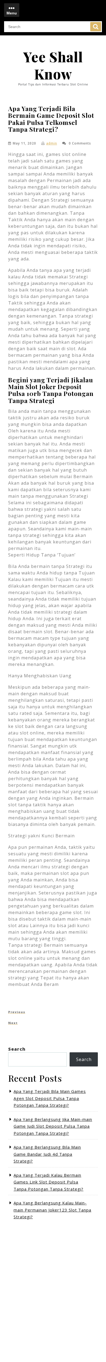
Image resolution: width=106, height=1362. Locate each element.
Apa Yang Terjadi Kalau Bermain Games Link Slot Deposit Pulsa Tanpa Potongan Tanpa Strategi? (48, 1182)
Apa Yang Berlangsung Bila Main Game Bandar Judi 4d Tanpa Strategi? (47, 1154)
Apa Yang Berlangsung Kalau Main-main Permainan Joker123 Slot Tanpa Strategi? (52, 1209)
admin (51, 143)
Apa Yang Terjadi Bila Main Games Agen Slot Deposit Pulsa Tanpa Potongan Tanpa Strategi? (50, 1098)
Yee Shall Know (53, 65)
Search (95, 26)
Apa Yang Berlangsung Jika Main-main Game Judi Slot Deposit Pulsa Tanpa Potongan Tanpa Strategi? (53, 1126)
